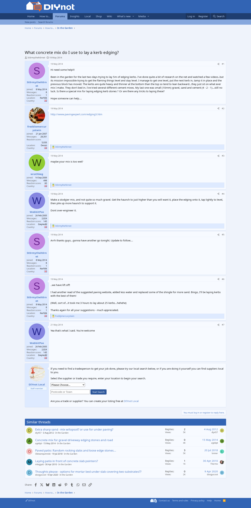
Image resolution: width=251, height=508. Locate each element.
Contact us (164, 500)
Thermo (214, 463)
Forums (60, 16)
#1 (223, 63)
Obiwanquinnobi (43, 453)
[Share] (218, 64)
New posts (30, 22)
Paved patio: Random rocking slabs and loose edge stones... (75, 450)
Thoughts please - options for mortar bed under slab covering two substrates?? (88, 472)
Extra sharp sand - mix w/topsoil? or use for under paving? (74, 429)
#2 (223, 108)
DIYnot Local (131, 401)
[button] (133, 16)
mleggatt (39, 464)
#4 (223, 193)
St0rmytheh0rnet (36, 57)
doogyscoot (40, 474)
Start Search (98, 391)
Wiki (109, 16)
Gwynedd (42, 224)
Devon (44, 145)
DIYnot (31, 500)
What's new (124, 16)
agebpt (38, 443)
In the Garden (61, 432)
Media (142, 16)
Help (209, 500)
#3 (223, 155)
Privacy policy (198, 500)
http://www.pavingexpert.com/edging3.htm (76, 114)
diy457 (38, 432)
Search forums (45, 22)
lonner (215, 453)
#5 (223, 234)
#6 (223, 279)
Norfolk (43, 97)
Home (30, 16)
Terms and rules (180, 500)
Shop (99, 16)
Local (88, 16)
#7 (223, 324)
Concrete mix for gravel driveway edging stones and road (74, 440)
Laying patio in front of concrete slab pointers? (66, 461)
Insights (74, 16)
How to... (45, 16)
